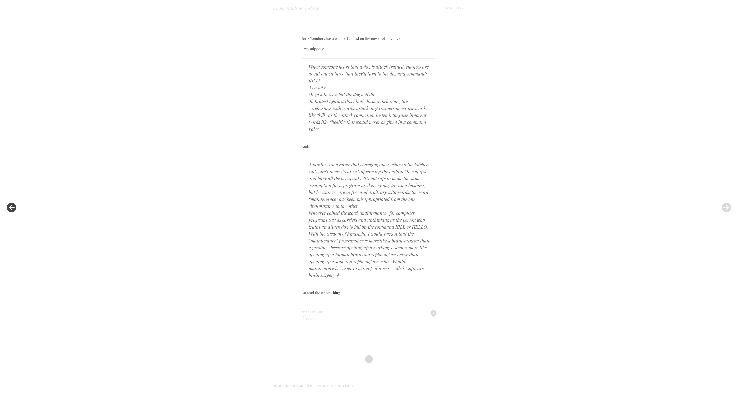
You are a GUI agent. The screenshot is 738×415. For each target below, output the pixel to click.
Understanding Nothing (296, 8)
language (308, 318)
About (460, 7)
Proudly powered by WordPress (293, 385)
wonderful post (347, 38)
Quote (306, 315)
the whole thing (327, 292)
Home (448, 7)
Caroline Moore (343, 385)
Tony (322, 311)
